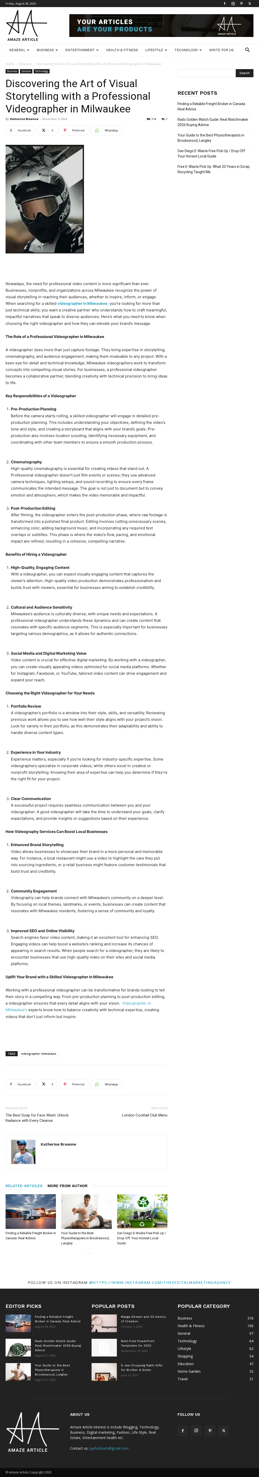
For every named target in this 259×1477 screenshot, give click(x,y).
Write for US (221, 50)
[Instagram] (233, 3)
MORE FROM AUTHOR (68, 1186)
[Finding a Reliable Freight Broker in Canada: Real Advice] (31, 1211)
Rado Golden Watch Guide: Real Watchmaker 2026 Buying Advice (213, 122)
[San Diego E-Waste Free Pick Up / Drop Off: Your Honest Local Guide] (142, 1211)
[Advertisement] (86, 267)
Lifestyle (154, 50)
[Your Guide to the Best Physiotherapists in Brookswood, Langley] (86, 1211)
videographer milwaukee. (39, 1053)
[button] (247, 50)
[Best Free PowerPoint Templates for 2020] (104, 1347)
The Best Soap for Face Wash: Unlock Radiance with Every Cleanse (37, 1118)
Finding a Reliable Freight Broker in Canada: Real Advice (212, 106)
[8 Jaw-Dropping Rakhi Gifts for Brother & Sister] (104, 1372)
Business (45, 50)
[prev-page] (81, 1253)
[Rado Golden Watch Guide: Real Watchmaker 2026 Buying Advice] (18, 1347)
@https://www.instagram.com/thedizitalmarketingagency (160, 1282)
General (17, 50)
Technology (186, 50)
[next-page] (90, 1253)
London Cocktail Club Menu (144, 1115)
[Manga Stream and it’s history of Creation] (104, 1323)
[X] (249, 3)
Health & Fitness (122, 50)
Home (10, 64)
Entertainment (80, 50)
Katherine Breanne (24, 119)
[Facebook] (224, 3)
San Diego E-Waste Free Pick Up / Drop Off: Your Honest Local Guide (141, 1238)
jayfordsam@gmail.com (109, 1448)
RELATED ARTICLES (24, 1186)
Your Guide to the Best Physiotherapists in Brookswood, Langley (85, 1238)
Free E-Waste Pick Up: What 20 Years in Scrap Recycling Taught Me (214, 169)
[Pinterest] (241, 3)
